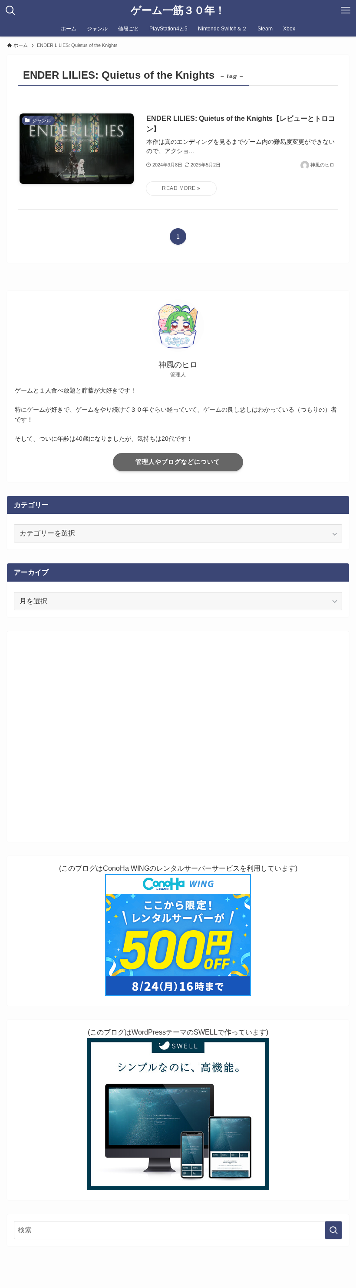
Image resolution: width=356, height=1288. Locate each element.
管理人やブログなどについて (177, 461)
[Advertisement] (178, 736)
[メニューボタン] (345, 10)
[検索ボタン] (10, 10)
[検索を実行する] (333, 1230)
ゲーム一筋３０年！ (178, 10)
